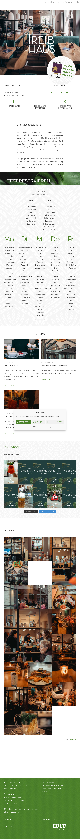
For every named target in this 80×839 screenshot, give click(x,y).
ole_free (73, 739)
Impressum (46, 788)
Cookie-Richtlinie (33, 426)
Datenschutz (56, 788)
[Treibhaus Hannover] (51, 91)
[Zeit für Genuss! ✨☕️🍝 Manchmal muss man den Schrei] (69, 472)
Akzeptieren (23, 422)
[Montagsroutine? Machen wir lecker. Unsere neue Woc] (25, 472)
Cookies (45, 791)
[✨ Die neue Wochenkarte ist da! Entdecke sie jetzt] (69, 496)
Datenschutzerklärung (45, 426)
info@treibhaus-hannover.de (52, 785)
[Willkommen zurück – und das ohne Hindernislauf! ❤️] (54, 496)
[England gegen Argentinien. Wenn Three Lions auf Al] (25, 496)
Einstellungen (55, 422)
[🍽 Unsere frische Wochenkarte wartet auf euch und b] (40, 472)
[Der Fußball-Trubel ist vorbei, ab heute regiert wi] (11, 496)
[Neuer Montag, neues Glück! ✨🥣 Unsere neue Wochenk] (40, 496)
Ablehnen (38, 422)
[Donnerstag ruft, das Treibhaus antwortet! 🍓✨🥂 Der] (11, 472)
